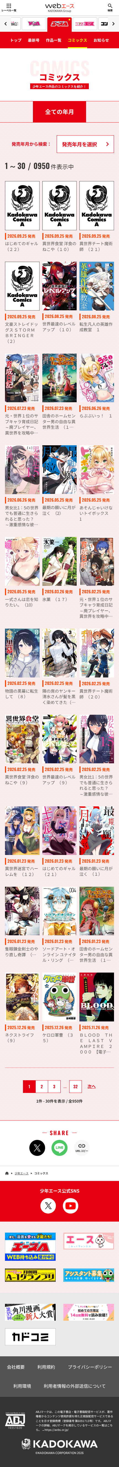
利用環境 (22, 1386)
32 (75, 1086)
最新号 (34, 40)
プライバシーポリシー (90, 1366)
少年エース (22, 1173)
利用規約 (46, 1366)
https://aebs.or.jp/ (57, 1430)
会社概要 (16, 1366)
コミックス (77, 40)
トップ (16, 40)
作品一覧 (53, 40)
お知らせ (101, 40)
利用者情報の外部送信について (75, 1386)
